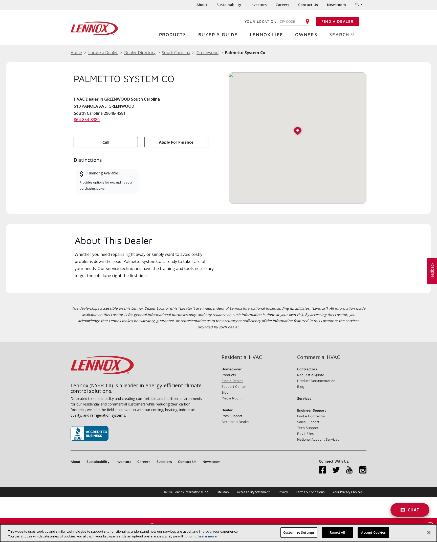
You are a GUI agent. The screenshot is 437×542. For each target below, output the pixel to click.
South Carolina (176, 52)
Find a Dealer (337, 21)
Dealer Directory (140, 52)
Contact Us (308, 4)
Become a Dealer (235, 421)
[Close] (428, 532)
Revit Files (305, 433)
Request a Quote (310, 375)
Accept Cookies (373, 532)
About (201, 4)
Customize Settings (299, 532)
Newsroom (336, 4)
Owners (306, 34)
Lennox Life (266, 34)
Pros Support (232, 416)
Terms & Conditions (310, 492)
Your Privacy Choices (347, 492)
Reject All (337, 532)
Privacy (283, 492)
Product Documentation (316, 380)
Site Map (223, 492)
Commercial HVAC (318, 357)
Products (172, 34)
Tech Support (307, 427)
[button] (297, 131)
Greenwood (207, 52)
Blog (225, 392)
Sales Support (308, 422)
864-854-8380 (87, 119)
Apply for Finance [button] (176, 142)
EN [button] (357, 4)
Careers (282, 4)
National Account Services (318, 439)
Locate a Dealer (103, 52)
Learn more (207, 536)
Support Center (234, 386)
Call (105, 142)
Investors (258, 4)
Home (76, 52)
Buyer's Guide (218, 34)
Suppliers (164, 461)
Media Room (232, 398)
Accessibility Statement (253, 492)
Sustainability (228, 4)
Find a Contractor (311, 416)
